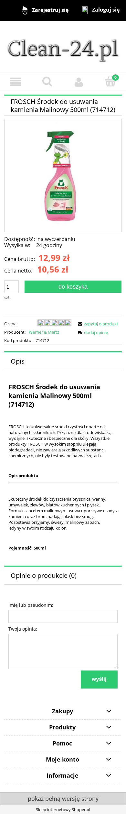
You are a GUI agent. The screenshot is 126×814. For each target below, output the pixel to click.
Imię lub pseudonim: (30, 605)
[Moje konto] (79, 81)
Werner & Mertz (44, 332)
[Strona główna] (63, 47)
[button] (16, 81)
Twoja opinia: (22, 629)
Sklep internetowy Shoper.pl (63, 809)
